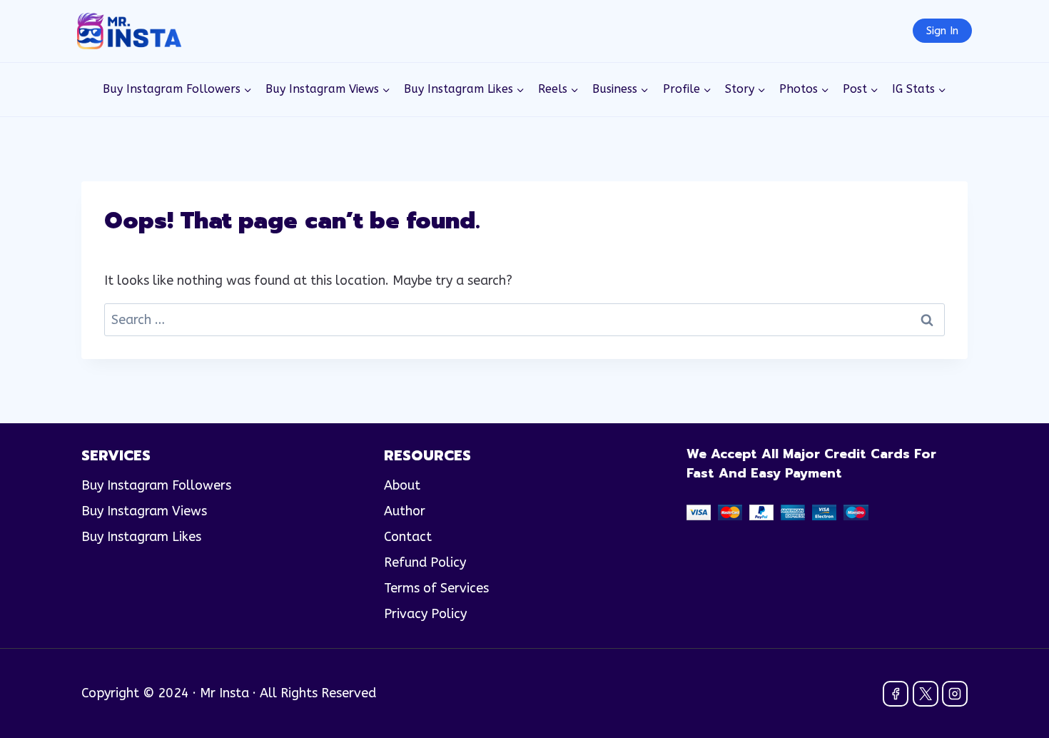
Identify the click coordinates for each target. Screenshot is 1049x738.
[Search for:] (524, 320)
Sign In (942, 30)
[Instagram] (955, 694)
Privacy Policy (425, 614)
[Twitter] (925, 694)
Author (404, 511)
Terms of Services (436, 588)
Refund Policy (425, 562)
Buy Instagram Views (144, 511)
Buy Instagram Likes (141, 537)
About (402, 485)
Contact (408, 537)
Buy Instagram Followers (156, 485)
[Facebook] (895, 694)
